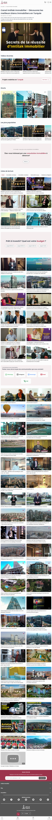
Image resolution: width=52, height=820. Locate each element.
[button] (26, 783)
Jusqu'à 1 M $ (43, 246)
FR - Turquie (25, 813)
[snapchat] (48, 800)
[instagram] (26, 800)
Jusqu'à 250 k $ (21, 246)
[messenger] (41, 800)
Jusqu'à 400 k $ (32, 246)
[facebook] (11, 800)
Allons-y (26, 161)
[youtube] (4, 800)
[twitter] (19, 800)
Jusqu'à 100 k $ (9, 246)
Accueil (2, 6)
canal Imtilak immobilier (11, 6)
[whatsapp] (33, 800)
